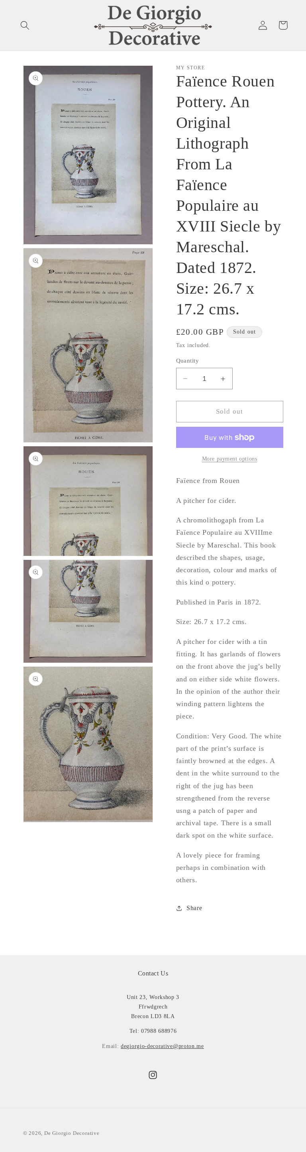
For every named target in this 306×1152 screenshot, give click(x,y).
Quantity (187, 360)
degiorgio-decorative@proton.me (162, 1046)
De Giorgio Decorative (72, 1133)
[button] (25, 25)
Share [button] (194, 908)
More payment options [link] (229, 459)
